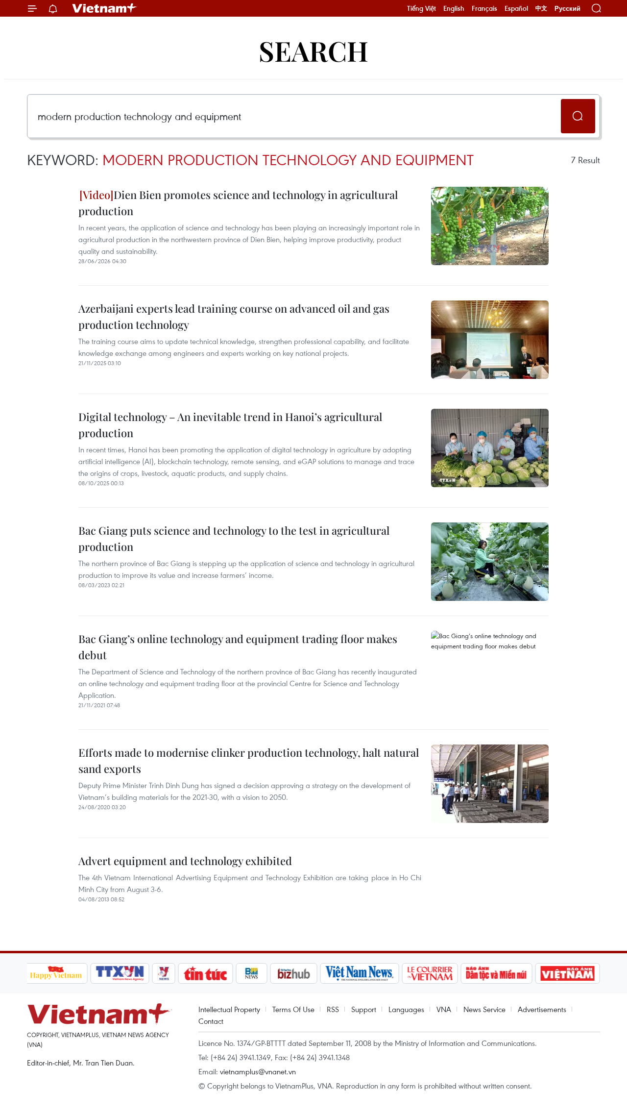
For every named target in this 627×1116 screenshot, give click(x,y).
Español (516, 8)
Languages (406, 1009)
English (453, 8)
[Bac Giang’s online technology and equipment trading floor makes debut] (490, 670)
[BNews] (251, 973)
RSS (333, 1009)
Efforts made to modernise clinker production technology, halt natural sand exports (248, 760)
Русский (567, 8)
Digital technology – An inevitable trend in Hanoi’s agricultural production (230, 424)
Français (484, 8)
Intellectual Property (229, 1009)
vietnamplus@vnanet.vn (258, 1071)
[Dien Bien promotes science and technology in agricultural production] (490, 226)
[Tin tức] (205, 973)
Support (363, 1009)
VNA (443, 1009)
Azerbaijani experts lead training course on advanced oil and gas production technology (233, 316)
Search (313, 50)
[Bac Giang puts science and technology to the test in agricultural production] (490, 561)
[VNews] (163, 973)
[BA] (567, 973)
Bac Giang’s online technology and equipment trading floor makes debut (237, 646)
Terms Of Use (293, 1009)
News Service (484, 1009)
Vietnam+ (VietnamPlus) (105, 8)
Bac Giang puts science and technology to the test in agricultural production (233, 538)
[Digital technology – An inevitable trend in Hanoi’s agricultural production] (490, 448)
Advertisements (542, 1009)
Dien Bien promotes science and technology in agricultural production (238, 202)
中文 (541, 8)
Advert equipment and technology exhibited (185, 860)
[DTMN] (496, 973)
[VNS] (359, 973)
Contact (210, 1021)
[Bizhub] (293, 973)
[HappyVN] (56, 973)
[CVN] (430, 973)
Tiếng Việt (421, 8)
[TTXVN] (119, 973)
